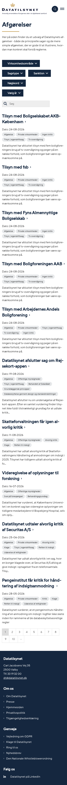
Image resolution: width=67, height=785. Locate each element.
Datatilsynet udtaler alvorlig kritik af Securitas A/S (32, 526)
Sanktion (39, 73)
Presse (10, 702)
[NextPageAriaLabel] (21, 639)
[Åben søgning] (55, 9)
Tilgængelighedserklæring (22, 718)
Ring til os (12, 747)
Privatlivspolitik (15, 713)
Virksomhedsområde (20, 63)
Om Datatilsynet (16, 696)
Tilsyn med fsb (15, 167)
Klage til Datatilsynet (19, 742)
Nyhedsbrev (13, 753)
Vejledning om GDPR (19, 736)
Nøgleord (13, 83)
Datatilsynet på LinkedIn (25, 777)
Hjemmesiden (15, 707)
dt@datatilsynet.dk (15, 678)
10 (13, 639)
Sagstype (13, 73)
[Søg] (5, 104)
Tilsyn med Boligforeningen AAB (32, 264)
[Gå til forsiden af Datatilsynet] (25, 9)
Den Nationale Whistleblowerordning (29, 758)
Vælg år (12, 93)
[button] (63, 9)
